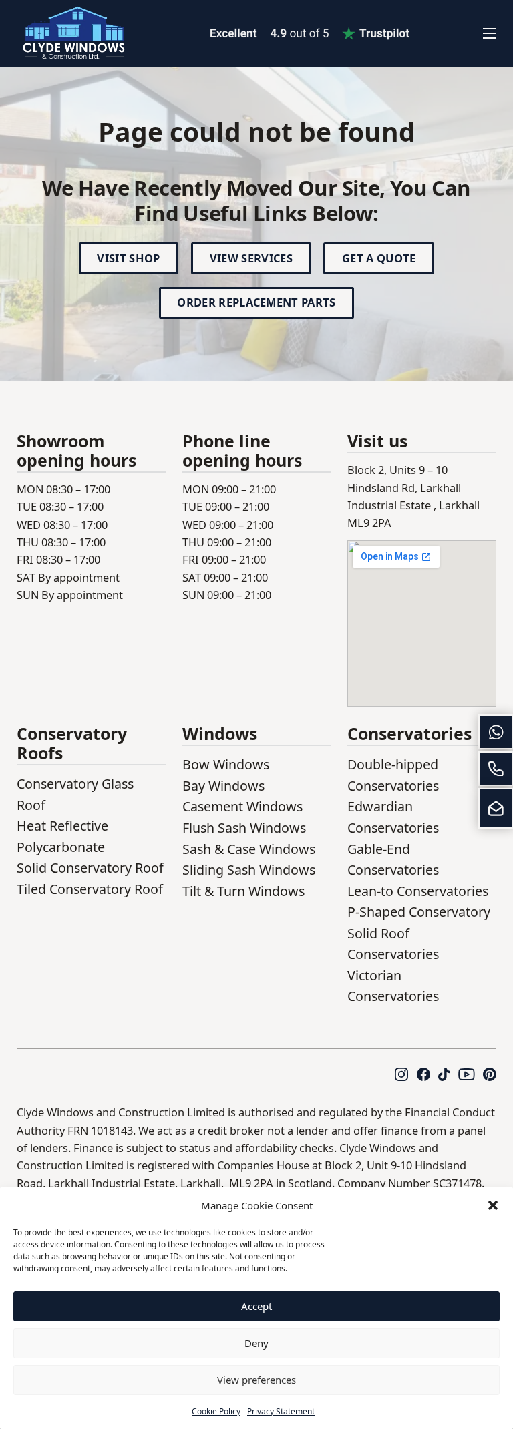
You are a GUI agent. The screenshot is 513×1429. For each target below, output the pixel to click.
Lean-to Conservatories (417, 891)
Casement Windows (242, 806)
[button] (493, 1205)
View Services (251, 258)
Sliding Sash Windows (248, 870)
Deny (256, 1343)
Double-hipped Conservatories (393, 775)
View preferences (256, 1379)
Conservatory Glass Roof (75, 794)
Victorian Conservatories (393, 986)
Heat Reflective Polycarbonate (62, 836)
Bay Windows (223, 786)
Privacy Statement (281, 1411)
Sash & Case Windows (248, 849)
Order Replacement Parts (256, 302)
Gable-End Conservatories (393, 859)
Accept (256, 1306)
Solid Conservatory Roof (90, 868)
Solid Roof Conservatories (393, 944)
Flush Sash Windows (244, 828)
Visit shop (128, 258)
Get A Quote (379, 258)
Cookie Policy (216, 1411)
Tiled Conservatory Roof (90, 889)
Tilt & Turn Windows (243, 891)
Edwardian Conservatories (393, 817)
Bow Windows (225, 764)
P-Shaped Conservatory (418, 912)
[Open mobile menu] (489, 33)
